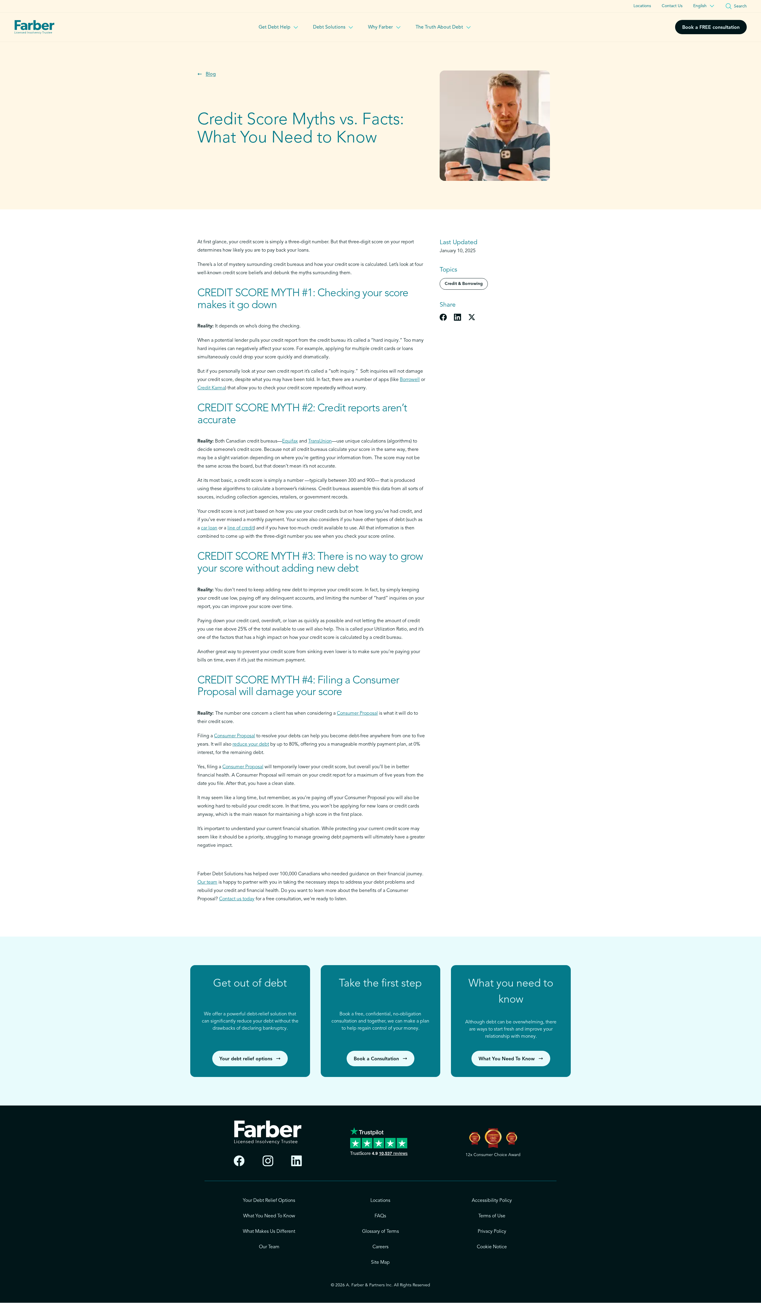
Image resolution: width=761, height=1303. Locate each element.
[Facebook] (239, 1160)
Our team (207, 882)
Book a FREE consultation (711, 27)
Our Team (269, 1247)
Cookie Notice (492, 1247)
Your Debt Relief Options (269, 1200)
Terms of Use (491, 1216)
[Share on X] (471, 317)
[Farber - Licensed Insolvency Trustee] (34, 27)
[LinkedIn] (296, 1160)
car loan (209, 528)
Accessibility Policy (492, 1200)
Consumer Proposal (357, 713)
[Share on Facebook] (443, 317)
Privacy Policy (492, 1231)
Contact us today (236, 899)
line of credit (240, 528)
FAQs (380, 1216)
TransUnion (320, 441)
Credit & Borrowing (464, 284)
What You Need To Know (269, 1216)
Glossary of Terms (380, 1231)
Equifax (290, 441)
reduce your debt (250, 744)
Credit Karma (211, 388)
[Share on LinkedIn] (457, 317)
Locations (642, 6)
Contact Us (672, 6)
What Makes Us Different (269, 1231)
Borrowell (410, 379)
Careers (380, 1247)
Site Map (380, 1262)
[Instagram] (267, 1160)
